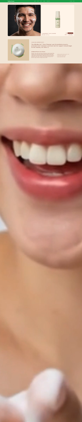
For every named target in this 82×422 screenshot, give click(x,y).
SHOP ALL (11, 3)
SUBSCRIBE (70, 34)
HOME (8, 3)
